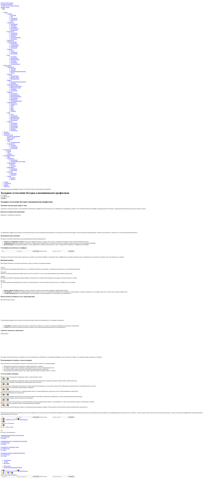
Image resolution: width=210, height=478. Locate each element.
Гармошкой (13, 169)
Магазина (10, 139)
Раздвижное (13, 170)
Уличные (9, 14)
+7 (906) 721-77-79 (6, 5)
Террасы (12, 179)
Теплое (12, 164)
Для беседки (10, 22)
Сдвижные (13, 25)
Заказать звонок (5, 7)
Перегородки (7, 65)
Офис (8, 140)
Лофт (8, 112)
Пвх (11, 16)
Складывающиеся (15, 37)
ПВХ (11, 108)
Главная (6, 182)
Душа (8, 152)
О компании (7, 183)
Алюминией (13, 146)
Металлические (14, 118)
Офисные (13, 36)
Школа (12, 109)
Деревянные (13, 19)
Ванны (9, 151)
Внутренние (10, 31)
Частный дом (11, 143)
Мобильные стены (15, 87)
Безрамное (13, 174)
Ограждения (7, 149)
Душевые (13, 111)
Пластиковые (14, 98)
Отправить (71, 251)
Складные (13, 61)
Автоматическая (15, 142)
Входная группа (8, 135)
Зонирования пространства (18, 71)
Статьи (6, 461)
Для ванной (13, 47)
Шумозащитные (15, 95)
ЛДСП (12, 105)
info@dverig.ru (15, 5)
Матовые (13, 129)
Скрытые (9, 49)
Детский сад (13, 104)
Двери (5, 12)
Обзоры (6, 185)
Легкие (12, 73)
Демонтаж (7, 133)
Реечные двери (14, 77)
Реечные (9, 74)
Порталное (13, 173)
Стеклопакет (14, 148)
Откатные (13, 15)
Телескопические (12, 42)
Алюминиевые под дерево (17, 161)
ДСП (11, 107)
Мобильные (13, 99)
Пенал (12, 50)
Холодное (13, 166)
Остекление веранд (9, 155)
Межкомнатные (14, 59)
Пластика (13, 145)
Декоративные (14, 76)
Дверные (13, 70)
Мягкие (9, 80)
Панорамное (13, 24)
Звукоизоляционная (15, 86)
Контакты (6, 186)
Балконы (12, 177)
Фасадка (6, 132)
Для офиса (13, 89)
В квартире (13, 39)
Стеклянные (13, 18)
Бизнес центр (11, 138)
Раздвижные (13, 30)
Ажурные (13, 68)
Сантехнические (11, 102)
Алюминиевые (14, 45)
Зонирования (14, 58)
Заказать (3, 198)
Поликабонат (14, 126)
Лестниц (9, 154)
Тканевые (13, 83)
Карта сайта (7, 466)
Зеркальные (10, 40)
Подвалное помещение (13, 136)
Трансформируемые (12, 84)
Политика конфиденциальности (13, 467)
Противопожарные (15, 96)
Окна (11, 114)
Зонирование (14, 46)
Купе (11, 21)
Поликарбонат (14, 28)
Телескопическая (15, 64)
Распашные (13, 27)
